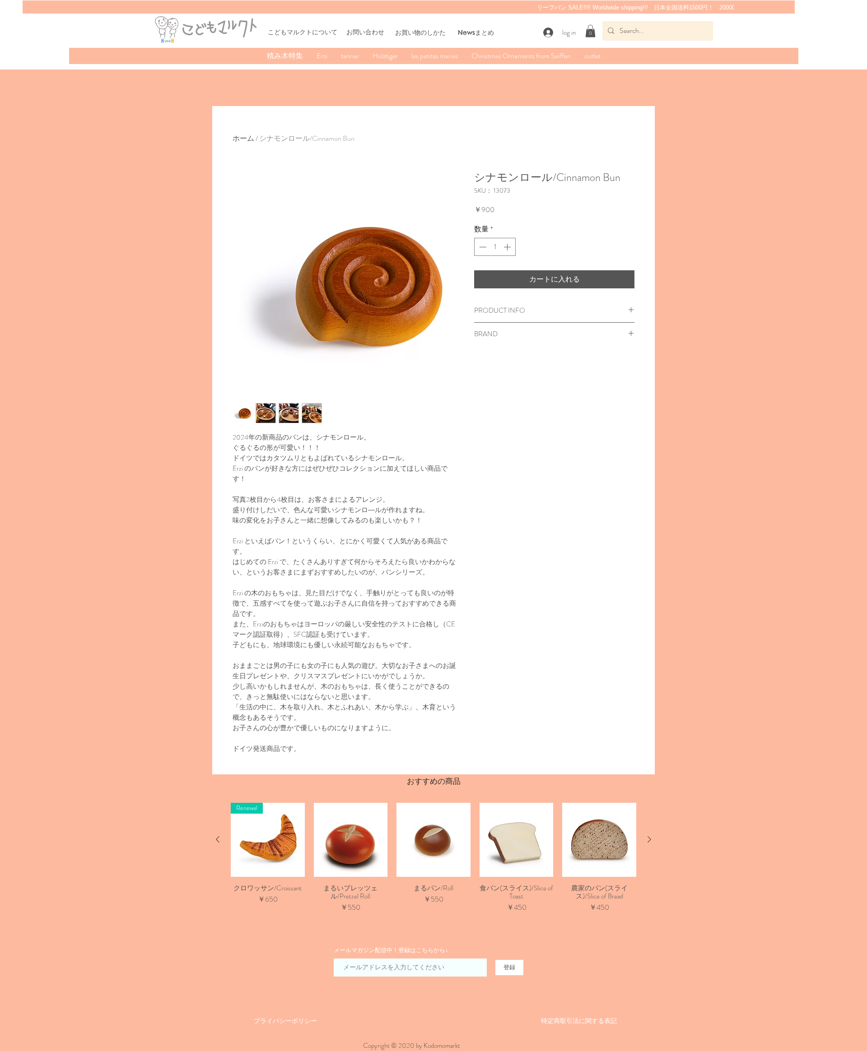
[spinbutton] (495, 246)
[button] (590, 31)
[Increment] (508, 246)
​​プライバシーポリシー (285, 1020)
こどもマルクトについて (302, 32)
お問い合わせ (365, 32)
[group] (433, 861)
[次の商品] (649, 839)
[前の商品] (217, 839)
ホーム (243, 138)
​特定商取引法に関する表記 (579, 1020)
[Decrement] (481, 246)
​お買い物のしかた (420, 32)
